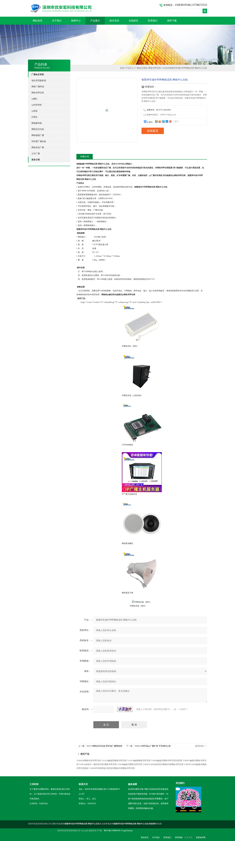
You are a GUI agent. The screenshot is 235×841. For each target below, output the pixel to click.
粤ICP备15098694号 (112, 830)
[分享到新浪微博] (159, 121)
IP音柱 (34, 117)
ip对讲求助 (36, 105)
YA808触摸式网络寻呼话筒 (129, 764)
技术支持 (114, 20)
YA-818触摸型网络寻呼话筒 (114, 760)
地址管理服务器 (38, 80)
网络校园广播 (37, 135)
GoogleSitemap (127, 830)
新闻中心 (76, 20)
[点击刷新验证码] (125, 709)
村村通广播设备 (38, 141)
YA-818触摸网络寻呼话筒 (139, 760)
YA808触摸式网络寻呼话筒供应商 (166, 760)
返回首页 (145, 837)
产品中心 (129, 68)
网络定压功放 (37, 129)
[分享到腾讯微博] (163, 121)
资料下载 (172, 20)
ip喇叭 (34, 99)
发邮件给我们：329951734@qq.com (161, 115)
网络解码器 (36, 123)
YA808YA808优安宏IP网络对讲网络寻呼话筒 (163, 764)
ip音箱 (34, 111)
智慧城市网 (200, 837)
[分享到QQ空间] (156, 121)
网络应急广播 (37, 147)
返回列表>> (200, 746)
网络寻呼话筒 (37, 92)
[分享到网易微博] (170, 121)
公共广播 (35, 153)
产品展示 (95, 20)
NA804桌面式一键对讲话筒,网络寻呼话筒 (98, 764)
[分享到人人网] (166, 121)
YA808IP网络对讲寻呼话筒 (88, 760)
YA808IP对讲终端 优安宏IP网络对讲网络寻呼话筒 (112, 768)
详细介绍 (84, 156)
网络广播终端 (37, 86)
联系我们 (152, 20)
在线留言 (133, 20)
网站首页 (37, 20)
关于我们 (57, 20)
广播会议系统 (141, 68)
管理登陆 (179, 837)
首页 (122, 68)
